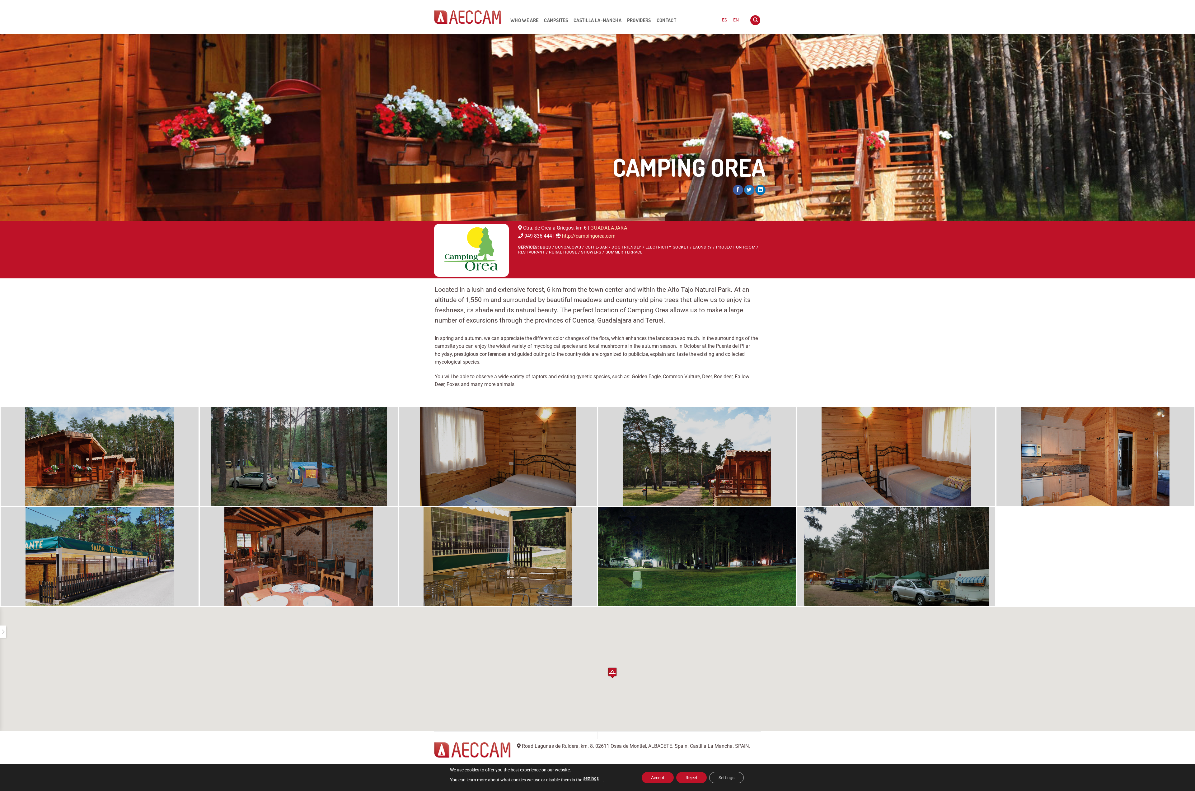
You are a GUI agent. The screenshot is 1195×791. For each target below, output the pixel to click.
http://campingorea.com (589, 236)
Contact (666, 20)
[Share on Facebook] (738, 190)
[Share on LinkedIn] (760, 190)
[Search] (755, 20)
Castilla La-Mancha (597, 20)
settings (591, 778)
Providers (639, 20)
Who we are (524, 20)
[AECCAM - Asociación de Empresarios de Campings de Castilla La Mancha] (467, 17)
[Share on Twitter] (749, 190)
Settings (726, 777)
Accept (657, 777)
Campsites (556, 20)
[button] (612, 672)
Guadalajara (608, 228)
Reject (691, 777)
